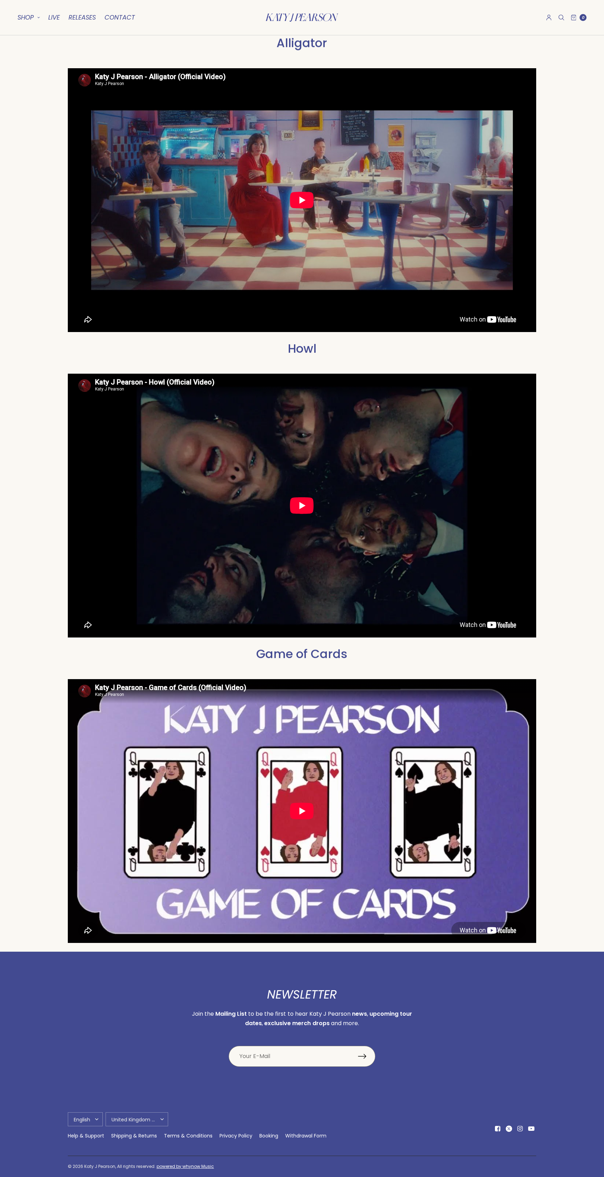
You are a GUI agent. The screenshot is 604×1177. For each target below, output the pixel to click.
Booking (268, 1135)
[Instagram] (520, 1129)
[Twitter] (509, 1129)
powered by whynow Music (185, 1166)
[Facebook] (498, 1129)
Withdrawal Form (305, 1135)
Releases (82, 17)
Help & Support (86, 1135)
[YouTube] (531, 1129)
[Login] (549, 17)
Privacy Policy (236, 1135)
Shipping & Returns (134, 1135)
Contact (120, 17)
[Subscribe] (366, 1056)
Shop (25, 17)
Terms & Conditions (188, 1135)
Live (54, 17)
